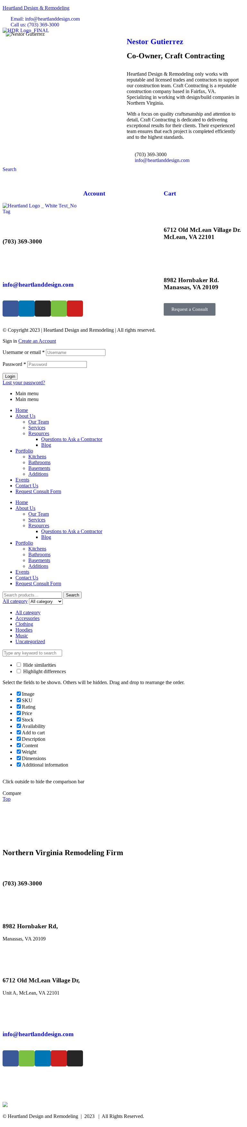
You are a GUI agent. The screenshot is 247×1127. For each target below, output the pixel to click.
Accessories (27, 618)
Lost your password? (24, 382)
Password (14, 364)
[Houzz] (59, 309)
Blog (46, 445)
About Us (25, 416)
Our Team (38, 422)
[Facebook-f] (11, 309)
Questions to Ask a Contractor (71, 439)
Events (22, 479)
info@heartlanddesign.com (38, 284)
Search (72, 595)
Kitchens (37, 456)
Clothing (24, 624)
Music (21, 635)
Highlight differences (44, 671)
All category (28, 612)
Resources (38, 433)
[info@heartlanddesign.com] (11, 266)
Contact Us (26, 485)
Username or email (24, 352)
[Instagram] (43, 309)
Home (21, 410)
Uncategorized (30, 641)
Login (10, 376)
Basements (39, 468)
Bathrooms (39, 462)
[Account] (91, 175)
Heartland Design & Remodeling (36, 8)
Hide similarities (39, 665)
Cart (170, 193)
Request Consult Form (38, 491)
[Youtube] (75, 309)
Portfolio (24, 451)
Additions (38, 474)
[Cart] (172, 175)
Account (94, 193)
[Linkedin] (27, 309)
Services (36, 427)
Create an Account (37, 341)
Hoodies (23, 630)
